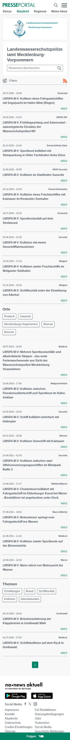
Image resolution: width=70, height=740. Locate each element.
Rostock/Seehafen (57, 189)
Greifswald (61, 613)
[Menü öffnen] (64, 5)
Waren (64, 560)
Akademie (11, 718)
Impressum (12, 709)
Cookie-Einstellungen (18, 727)
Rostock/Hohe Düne (57, 145)
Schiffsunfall (46, 591)
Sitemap (10, 731)
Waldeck (63, 346)
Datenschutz (13, 722)
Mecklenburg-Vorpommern (21, 324)
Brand (29, 591)
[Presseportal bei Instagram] (34, 703)
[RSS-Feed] (65, 81)
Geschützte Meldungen (49, 731)
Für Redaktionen (45, 709)
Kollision (9, 599)
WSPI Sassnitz (60, 169)
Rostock (9, 316)
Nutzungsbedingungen (49, 714)
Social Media (43, 727)
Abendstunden (30, 599)
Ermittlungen (12, 591)
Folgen (31, 736)
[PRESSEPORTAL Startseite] (19, 5)
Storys (7, 11)
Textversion (42, 722)
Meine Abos (59, 11)
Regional (40, 11)
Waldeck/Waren (59, 484)
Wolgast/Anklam (59, 383)
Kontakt (10, 714)
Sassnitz (63, 237)
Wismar (48, 324)
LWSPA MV (61, 117)
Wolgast (63, 261)
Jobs (38, 718)
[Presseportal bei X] (28, 704)
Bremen (9, 332)
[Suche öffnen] (56, 5)
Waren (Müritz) (59, 512)
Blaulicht (23, 11)
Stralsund (62, 93)
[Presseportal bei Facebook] (24, 704)
